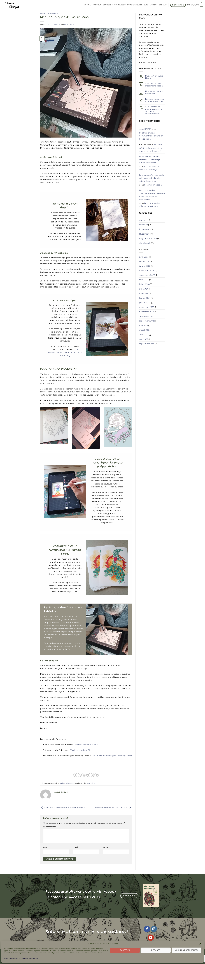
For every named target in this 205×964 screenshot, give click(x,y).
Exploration (144, 229)
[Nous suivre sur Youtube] (151, 938)
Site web (106, 847)
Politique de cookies (11, 958)
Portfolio (97, 5)
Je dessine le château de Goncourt (111, 807)
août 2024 (144, 280)
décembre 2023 (146, 307)
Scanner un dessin (153, 185)
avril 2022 (143, 339)
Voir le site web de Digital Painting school (112, 756)
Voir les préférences (186, 950)
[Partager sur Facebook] (75, 775)
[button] (200, 944)
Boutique (107, 5)
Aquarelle (143, 220)
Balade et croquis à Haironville (154, 77)
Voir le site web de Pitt (80, 750)
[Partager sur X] (80, 775)
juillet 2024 (144, 284)
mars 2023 (144, 330)
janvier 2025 (144, 266)
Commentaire (49, 827)
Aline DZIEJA (69, 24)
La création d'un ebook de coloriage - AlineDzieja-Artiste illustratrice (151, 178)
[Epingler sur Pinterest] (88, 775)
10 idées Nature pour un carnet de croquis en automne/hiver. (153, 110)
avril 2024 (143, 289)
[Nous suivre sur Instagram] (154, 929)
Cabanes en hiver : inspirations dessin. (154, 84)
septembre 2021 (146, 344)
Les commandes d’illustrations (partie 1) (149, 204)
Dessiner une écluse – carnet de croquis (154, 100)
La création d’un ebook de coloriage (149, 168)
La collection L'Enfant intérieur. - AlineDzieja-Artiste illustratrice (150, 160)
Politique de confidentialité (28, 958)
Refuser (155, 950)
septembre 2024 (147, 275)
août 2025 (144, 257)
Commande (119, 5)
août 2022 (144, 334)
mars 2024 (144, 293)
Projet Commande (148, 238)
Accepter (125, 950)
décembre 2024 (146, 270)
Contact (163, 5)
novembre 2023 (146, 312)
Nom (45, 847)
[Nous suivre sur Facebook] (147, 929)
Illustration (53, 13)
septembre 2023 (147, 321)
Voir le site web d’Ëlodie (86, 745)
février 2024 (144, 298)
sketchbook (145, 243)
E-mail (76, 847)
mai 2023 (143, 325)
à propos (153, 5)
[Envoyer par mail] (84, 775)
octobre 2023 (145, 316)
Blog (146, 5)
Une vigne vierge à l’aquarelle (154, 92)
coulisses (43, 13)
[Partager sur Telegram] (97, 775)
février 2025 (144, 261)
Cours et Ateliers (134, 5)
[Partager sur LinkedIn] (93, 775)
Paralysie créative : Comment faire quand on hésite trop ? (151, 136)
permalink (91, 783)
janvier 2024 (145, 302)
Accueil (87, 5)
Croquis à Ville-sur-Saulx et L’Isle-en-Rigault (64, 807)
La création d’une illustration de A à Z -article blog (65, 352)
